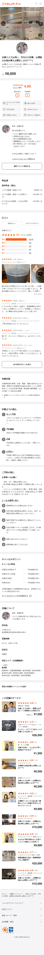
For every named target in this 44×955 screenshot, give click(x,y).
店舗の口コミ (12, 223)
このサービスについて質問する (23, 159)
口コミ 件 (17, 87)
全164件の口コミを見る (22, 364)
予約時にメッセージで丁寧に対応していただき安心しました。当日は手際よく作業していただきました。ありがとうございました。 (21, 353)
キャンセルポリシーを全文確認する (15, 595)
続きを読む (38, 294)
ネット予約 (11, 414)
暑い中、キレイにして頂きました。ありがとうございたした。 (21, 337)
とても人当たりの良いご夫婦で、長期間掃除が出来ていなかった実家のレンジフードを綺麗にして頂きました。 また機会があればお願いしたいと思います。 (21, 308)
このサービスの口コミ (32, 223)
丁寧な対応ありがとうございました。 (16, 323)
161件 (31, 239)
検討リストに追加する (22, 166)
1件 (30, 243)
